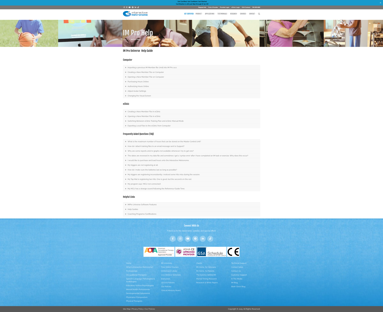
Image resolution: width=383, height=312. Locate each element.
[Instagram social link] (126, 7)
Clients (199, 263)
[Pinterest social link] (132, 7)
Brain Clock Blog (238, 286)
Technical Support (239, 263)
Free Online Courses (170, 267)
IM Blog (234, 283)
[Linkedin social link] (135, 7)
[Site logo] (135, 14)
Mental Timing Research (206, 279)
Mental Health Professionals (138, 289)
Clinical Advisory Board (170, 290)
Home (125, 39)
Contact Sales (237, 267)
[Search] (259, 14)
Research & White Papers (207, 283)
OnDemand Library (169, 271)
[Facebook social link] (124, 7)
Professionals (131, 271)
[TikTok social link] (138, 7)
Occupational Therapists (136, 275)
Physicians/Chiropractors (136, 297)
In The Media (236, 279)
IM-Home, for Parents (205, 271)
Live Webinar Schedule (171, 275)
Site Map (126, 309)
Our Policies (166, 286)
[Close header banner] (380, 3)
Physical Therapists (134, 301)
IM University (166, 263)
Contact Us (236, 271)
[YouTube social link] (129, 7)
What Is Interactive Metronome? (139, 267)
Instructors (165, 279)
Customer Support (239, 275)
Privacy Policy (137, 309)
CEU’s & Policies (168, 283)
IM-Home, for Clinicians (206, 267)
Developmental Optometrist (138, 293)
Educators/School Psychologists (140, 285)
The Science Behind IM (206, 275)
